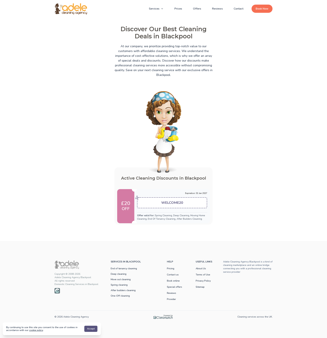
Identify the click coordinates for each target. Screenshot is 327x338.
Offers (197, 9)
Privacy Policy (203, 280)
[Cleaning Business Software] (163, 317)
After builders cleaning (123, 290)
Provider (171, 299)
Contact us (173, 274)
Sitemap (200, 287)
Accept (91, 328)
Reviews (217, 9)
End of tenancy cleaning (124, 268)
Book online (173, 280)
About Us (201, 268)
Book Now (262, 9)
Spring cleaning (119, 284)
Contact (238, 9)
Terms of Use (203, 274)
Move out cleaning (121, 279)
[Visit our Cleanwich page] (57, 290)
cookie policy (36, 330)
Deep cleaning (118, 274)
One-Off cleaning (120, 295)
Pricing (170, 268)
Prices (178, 9)
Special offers (174, 287)
